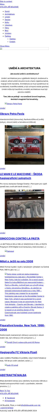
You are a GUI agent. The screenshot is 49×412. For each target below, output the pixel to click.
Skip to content (6, 1)
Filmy (7, 28)
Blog (6, 31)
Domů (7, 11)
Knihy (7, 22)
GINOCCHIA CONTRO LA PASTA (19, 238)
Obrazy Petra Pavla (12, 113)
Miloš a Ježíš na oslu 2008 (16, 261)
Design (7, 20)
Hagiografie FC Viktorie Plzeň (18, 352)
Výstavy (8, 33)
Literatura (8, 25)
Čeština (8, 36)
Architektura (10, 14)
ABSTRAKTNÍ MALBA (13, 375)
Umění (7, 17)
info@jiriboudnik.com (29, 405)
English (12, 42)
